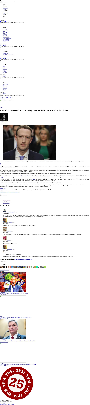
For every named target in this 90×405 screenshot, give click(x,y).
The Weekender (6, 39)
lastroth (9, 231)
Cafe (4, 33)
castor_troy (9, 222)
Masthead (5, 86)
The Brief (5, 35)
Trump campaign (16, 192)
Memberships (5, 53)
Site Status (5, 72)
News (4, 31)
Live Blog (5, 32)
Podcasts (4, 9)
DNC (1, 192)
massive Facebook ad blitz (22, 175)
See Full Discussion (7, 201)
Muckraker (5, 34)
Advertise (5, 69)
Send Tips (2, 98)
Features (4, 41)
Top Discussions (6, 203)
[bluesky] (0, 21)
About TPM (5, 84)
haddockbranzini (11, 212)
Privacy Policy (11, 404)
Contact (4, 67)
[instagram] (4, 21)
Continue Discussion (4, 270)
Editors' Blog (5, 29)
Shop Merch (5, 13)
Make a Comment (6, 200)
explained (34, 179)
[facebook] (1, 21)
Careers (4, 89)
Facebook (10, 192)
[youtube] (5, 21)
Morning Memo (6, 37)
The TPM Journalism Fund (8, 54)
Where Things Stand (7, 38)
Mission (4, 85)
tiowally (9, 240)
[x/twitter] (3, 21)
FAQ (4, 66)
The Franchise (6, 40)
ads (2, 177)
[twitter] (3, 403)
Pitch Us (4, 90)
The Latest (5, 6)
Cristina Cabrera (4, 121)
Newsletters (5, 8)
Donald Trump (5, 192)
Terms (4, 70)
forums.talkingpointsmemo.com (23, 259)
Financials (5, 88)
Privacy (4, 71)
